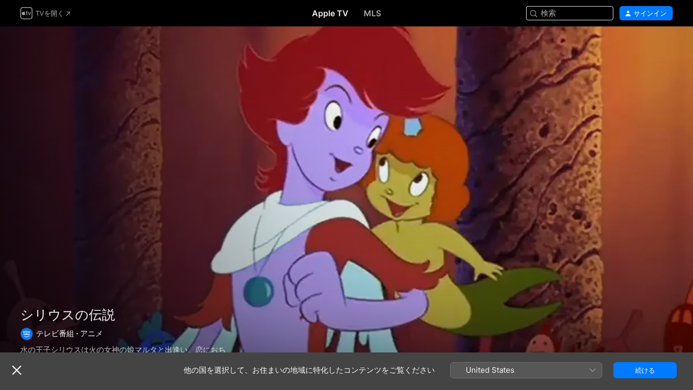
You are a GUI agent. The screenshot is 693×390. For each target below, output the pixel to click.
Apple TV (330, 13)
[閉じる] (16, 370)
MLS (372, 13)
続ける (645, 370)
